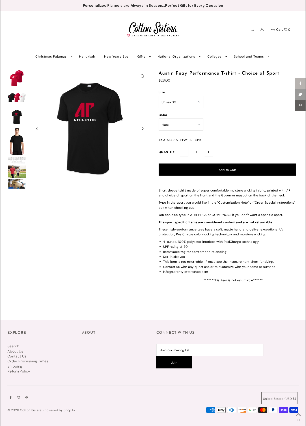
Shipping (14, 366)
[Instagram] (18, 398)
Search (13, 346)
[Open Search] (252, 29)
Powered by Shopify (60, 410)
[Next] (142, 128)
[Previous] (37, 128)
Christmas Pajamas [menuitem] (51, 56)
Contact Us (17, 356)
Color (163, 115)
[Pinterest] (26, 398)
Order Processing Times (27, 361)
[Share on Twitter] (300, 94)
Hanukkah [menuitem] (87, 56)
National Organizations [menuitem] (176, 56)
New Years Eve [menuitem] (116, 56)
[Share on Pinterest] (300, 105)
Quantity (167, 152)
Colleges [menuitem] (214, 56)
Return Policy (18, 371)
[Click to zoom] (142, 76)
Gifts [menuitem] (141, 56)
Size (162, 92)
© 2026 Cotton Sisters (24, 410)
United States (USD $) (279, 399)
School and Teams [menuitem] (249, 56)
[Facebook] (10, 398)
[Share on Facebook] (300, 83)
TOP (298, 420)
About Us (15, 351)
